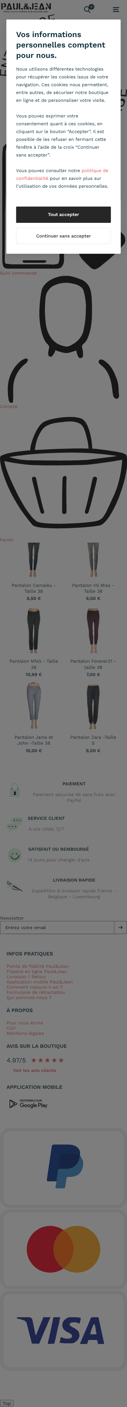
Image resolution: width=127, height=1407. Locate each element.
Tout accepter (63, 214)
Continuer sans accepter (63, 236)
